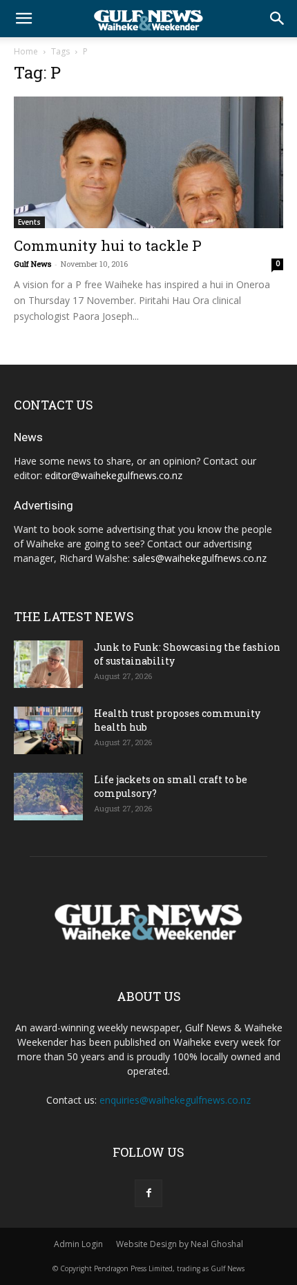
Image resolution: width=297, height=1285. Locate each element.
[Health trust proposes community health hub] (48, 730)
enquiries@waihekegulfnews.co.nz (175, 1099)
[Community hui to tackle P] (148, 162)
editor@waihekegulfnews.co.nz (113, 475)
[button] (23, 18)
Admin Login (78, 1244)
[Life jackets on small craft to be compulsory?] (48, 796)
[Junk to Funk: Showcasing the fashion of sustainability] (48, 664)
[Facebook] (148, 1193)
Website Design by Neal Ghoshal (179, 1244)
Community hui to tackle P (108, 245)
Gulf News (32, 264)
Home (26, 51)
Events (29, 222)
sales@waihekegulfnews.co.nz (200, 558)
